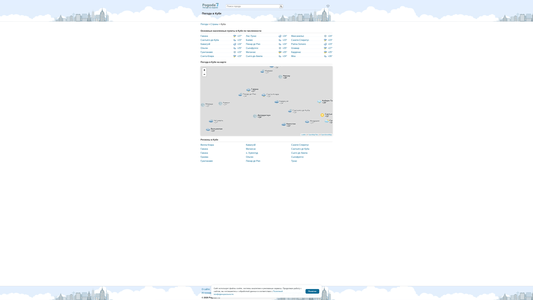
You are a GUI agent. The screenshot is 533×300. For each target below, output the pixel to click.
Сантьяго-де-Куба (210, 40)
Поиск (281, 6)
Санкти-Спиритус (300, 40)
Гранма (204, 157)
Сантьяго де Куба (300, 149)
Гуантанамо (207, 52)
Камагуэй (205, 44)
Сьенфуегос (297, 157)
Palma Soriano (298, 44)
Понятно (312, 291)
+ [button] (204, 70)
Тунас (294, 161)
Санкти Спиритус (300, 145)
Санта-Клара (207, 56)
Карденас (296, 52)
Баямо (249, 40)
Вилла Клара (207, 145)
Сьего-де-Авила (254, 56)
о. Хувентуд (252, 153)
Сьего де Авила (299, 153)
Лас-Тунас (251, 36)
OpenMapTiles (313, 134)
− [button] (204, 74)
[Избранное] (328, 6)
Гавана (204, 36)
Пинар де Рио (253, 44)
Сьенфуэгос (252, 48)
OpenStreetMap (326, 134)
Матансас (251, 149)
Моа (293, 56)
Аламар (295, 48)
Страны (214, 24)
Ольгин (204, 48)
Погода (204, 24)
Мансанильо (297, 36)
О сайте (206, 289)
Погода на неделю (210, 5)
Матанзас (251, 52)
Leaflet (303, 134)
